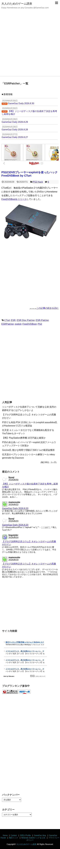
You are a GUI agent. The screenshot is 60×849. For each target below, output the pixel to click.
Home (5, 835)
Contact (14, 835)
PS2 (40, 324)
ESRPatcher (7, 324)
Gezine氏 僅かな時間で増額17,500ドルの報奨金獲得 (28, 450)
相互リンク (13, 838)
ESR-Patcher (42, 320)
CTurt (7, 320)
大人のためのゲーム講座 (16, 3)
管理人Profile (25, 835)
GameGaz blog (40, 835)
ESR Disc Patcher (26, 320)
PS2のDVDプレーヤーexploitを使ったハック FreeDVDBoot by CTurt (29, 174)
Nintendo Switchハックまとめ (33, 838)
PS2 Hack (38, 182)
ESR (13, 320)
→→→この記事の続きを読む (44, 308)
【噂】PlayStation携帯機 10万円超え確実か (24, 438)
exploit (18, 324)
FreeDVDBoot (29, 324)
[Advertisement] (30, 45)
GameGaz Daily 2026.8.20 (15, 508)
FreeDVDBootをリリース (14, 199)
